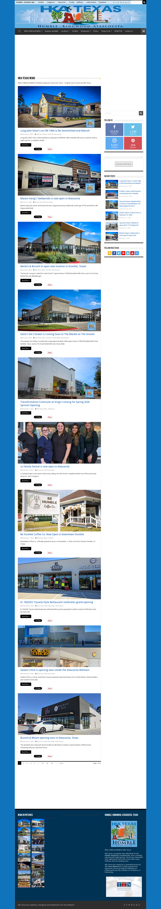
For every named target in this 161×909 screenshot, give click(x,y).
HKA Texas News (41, 134)
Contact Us (129, 31)
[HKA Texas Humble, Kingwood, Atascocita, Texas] (80, 16)
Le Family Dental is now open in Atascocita (44, 466)
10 (42, 763)
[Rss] (114, 2)
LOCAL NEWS (56, 338)
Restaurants (85, 31)
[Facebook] (116, 2)
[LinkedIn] (123, 2)
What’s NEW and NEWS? (32, 31)
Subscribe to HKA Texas (123, 164)
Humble (41, 2)
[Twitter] (118, 2)
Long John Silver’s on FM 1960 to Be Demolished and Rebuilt (55, 130)
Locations (64, 31)
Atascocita (61, 2)
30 (52, 763)
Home (19, 30)
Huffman (80, 2)
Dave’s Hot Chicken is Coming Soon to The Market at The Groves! (57, 334)
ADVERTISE (118, 31)
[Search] (144, 2)
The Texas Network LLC (113, 866)
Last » (62, 763)
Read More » (26, 145)
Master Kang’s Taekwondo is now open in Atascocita (50, 198)
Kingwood (50, 2)
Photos (95, 31)
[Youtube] (126, 2)
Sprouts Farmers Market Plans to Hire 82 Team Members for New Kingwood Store (130, 203)
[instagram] (128, 2)
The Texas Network (67, 905)
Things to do (105, 31)
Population (102, 2)
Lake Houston (91, 2)
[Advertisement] (80, 55)
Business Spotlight (51, 31)
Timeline (75, 31)
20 (47, 763)
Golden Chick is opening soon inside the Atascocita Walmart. (55, 669)
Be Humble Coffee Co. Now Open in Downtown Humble (52, 534)
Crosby (71, 2)
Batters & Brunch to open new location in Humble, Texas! (53, 266)
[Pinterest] (121, 2)
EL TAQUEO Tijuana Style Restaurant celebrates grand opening (56, 602)
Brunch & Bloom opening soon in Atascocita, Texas (49, 737)
